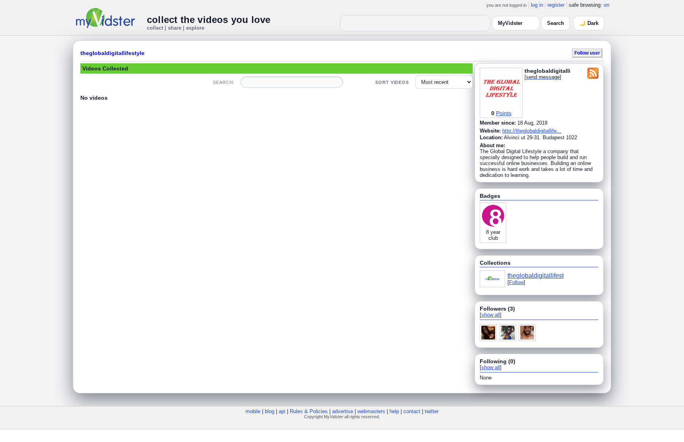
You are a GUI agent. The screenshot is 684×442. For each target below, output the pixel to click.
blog (269, 411)
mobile (252, 411)
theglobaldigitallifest (535, 275)
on (606, 5)
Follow (516, 282)
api (282, 411)
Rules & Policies (309, 411)
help (394, 411)
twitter (432, 411)
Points (503, 113)
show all (490, 315)
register (555, 5)
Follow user (587, 52)
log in (537, 5)
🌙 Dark (588, 23)
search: (223, 82)
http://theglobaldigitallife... (531, 131)
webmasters (371, 411)
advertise (342, 411)
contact (411, 411)
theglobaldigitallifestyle (112, 53)
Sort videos (392, 82)
